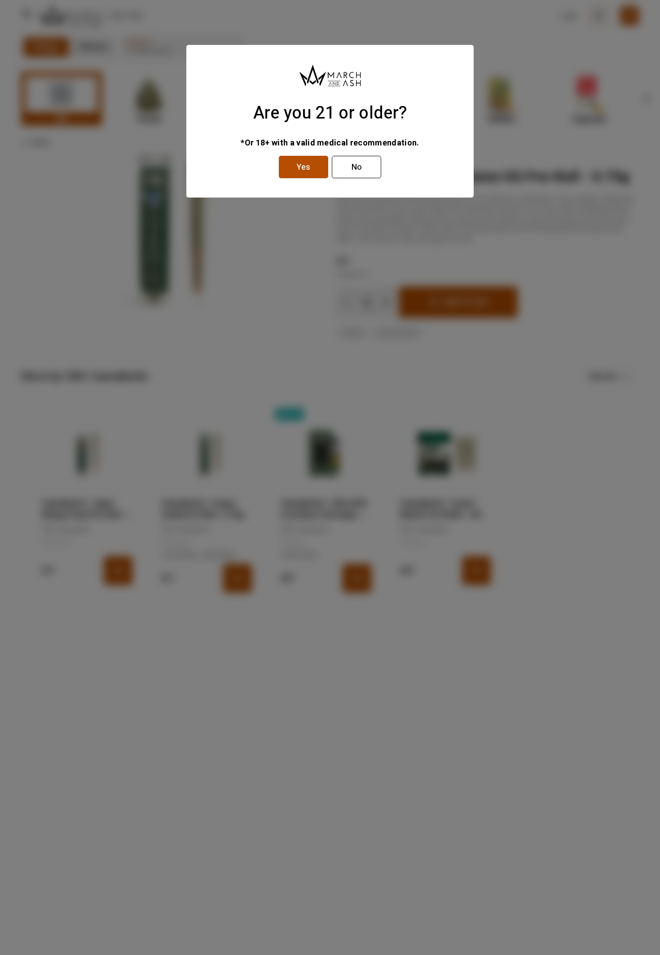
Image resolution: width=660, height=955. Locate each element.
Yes (303, 167)
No (357, 167)
